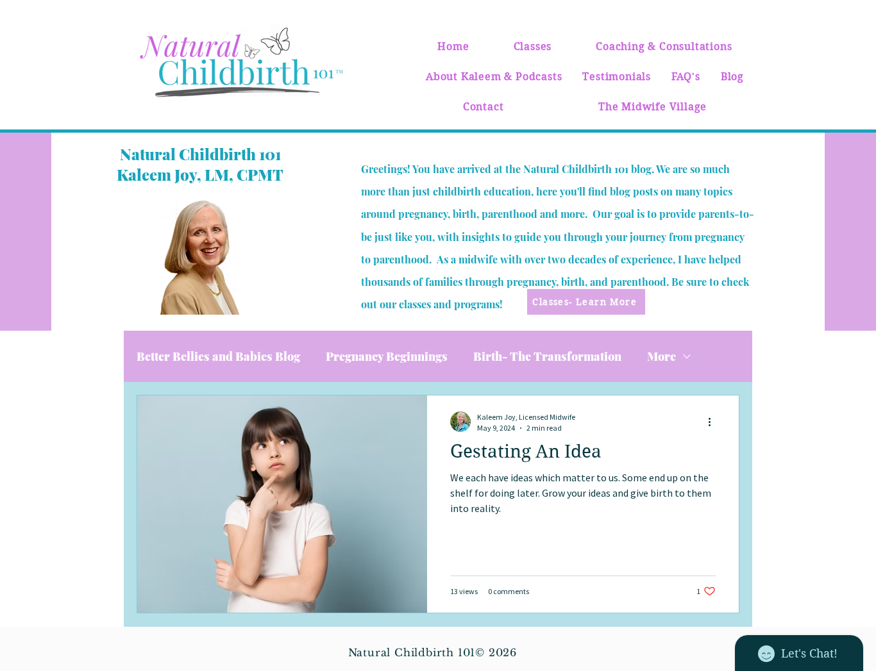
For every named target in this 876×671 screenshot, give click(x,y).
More (661, 356)
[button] (532, 46)
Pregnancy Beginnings (387, 356)
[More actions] (713, 421)
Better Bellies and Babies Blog (218, 356)
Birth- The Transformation (547, 356)
